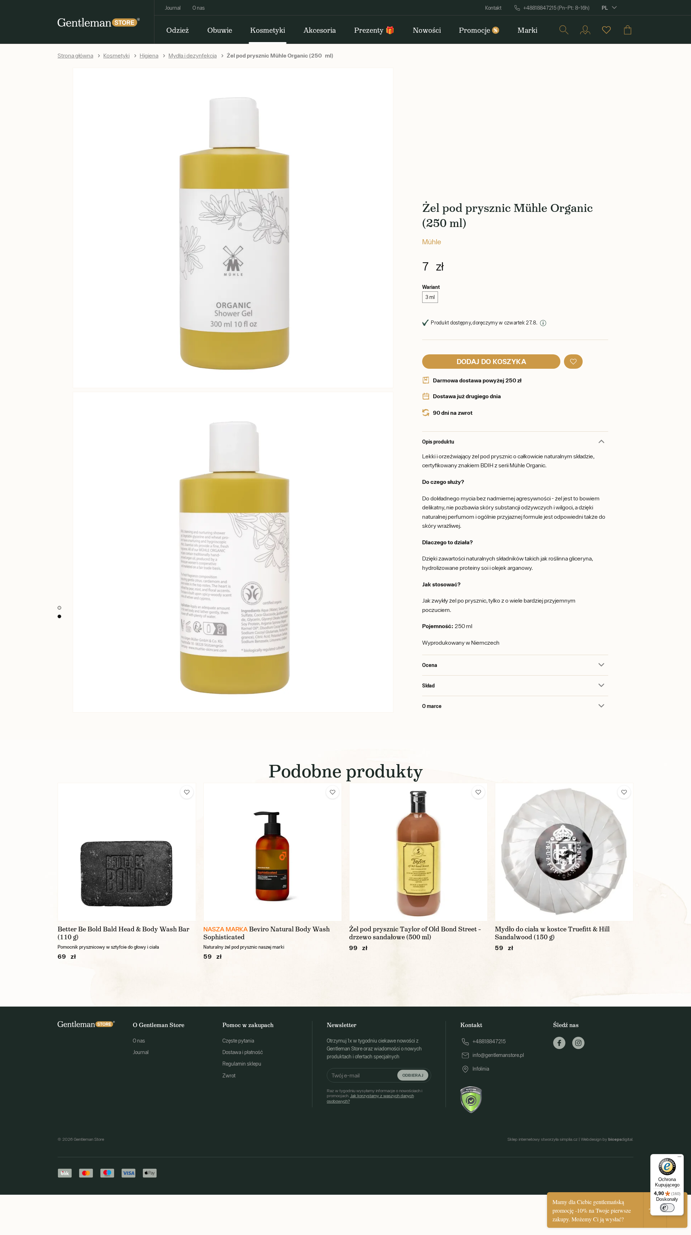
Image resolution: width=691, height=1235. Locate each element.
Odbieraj (412, 1075)
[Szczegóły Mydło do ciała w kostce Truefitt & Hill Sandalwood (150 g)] (564, 852)
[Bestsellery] (606, 30)
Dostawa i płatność (242, 1052)
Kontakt (493, 8)
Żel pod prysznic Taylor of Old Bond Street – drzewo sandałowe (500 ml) (415, 933)
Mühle (431, 241)
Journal (173, 8)
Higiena (149, 55)
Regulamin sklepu (241, 1064)
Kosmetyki (116, 55)
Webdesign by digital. (607, 1139)
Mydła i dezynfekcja (192, 55)
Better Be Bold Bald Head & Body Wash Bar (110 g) (123, 933)
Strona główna (75, 55)
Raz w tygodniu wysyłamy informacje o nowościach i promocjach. (374, 1096)
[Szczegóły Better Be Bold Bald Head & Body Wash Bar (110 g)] (127, 852)
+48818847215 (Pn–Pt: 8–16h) (556, 8)
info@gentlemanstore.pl (498, 1055)
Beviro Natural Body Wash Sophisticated (266, 933)
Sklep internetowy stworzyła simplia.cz (542, 1139)
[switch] (667, 1207)
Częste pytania (238, 1041)
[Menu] (679, 1158)
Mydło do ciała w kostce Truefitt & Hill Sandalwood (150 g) (552, 933)
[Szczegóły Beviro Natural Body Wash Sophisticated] (272, 852)
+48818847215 (489, 1041)
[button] (573, 361)
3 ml (430, 297)
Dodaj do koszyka (491, 361)
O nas (199, 8)
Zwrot (228, 1076)
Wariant (431, 287)
